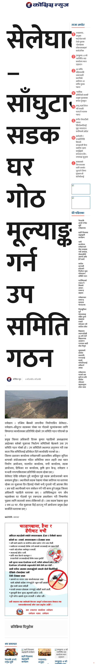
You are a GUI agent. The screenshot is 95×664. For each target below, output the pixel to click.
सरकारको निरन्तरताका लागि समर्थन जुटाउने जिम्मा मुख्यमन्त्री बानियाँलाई (81, 169)
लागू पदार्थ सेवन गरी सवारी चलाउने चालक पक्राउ (82, 110)
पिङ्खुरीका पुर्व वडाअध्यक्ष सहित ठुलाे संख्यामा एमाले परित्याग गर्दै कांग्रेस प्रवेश (82, 318)
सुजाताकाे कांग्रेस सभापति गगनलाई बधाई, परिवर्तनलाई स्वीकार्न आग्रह (82, 359)
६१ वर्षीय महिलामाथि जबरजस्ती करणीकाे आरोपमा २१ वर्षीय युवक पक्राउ (80, 78)
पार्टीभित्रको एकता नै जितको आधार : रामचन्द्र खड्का (82, 287)
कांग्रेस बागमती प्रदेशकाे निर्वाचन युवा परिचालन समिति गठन (82, 270)
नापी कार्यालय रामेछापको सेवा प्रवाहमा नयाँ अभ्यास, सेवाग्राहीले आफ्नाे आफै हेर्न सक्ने (82, 250)
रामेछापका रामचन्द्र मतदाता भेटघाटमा (82, 301)
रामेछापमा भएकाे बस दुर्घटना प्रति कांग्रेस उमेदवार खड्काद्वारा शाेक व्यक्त (82, 380)
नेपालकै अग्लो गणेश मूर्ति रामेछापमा (82, 224)
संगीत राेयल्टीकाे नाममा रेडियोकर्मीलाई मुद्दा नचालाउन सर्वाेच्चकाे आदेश (82, 125)
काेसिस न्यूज (17, 379)
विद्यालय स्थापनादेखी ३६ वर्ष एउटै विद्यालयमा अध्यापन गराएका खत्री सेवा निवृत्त (83, 339)
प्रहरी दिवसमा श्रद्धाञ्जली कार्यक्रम (27, 659)
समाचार (16, 517)
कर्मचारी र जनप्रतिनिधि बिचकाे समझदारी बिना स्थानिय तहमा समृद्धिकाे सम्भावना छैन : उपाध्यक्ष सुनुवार (82, 147)
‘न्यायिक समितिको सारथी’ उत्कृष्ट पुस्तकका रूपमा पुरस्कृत (82, 96)
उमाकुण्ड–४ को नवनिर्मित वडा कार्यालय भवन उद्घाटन (81, 60)
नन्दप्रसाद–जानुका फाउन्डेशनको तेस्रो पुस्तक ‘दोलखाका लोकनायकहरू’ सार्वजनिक (81, 42)
